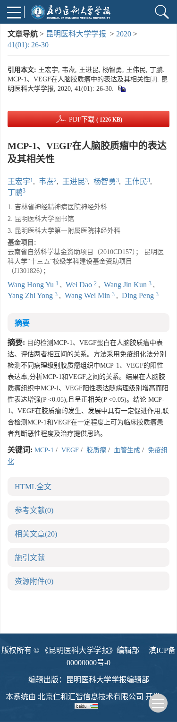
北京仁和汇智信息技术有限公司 (90, 697)
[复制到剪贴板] (121, 88)
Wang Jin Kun (126, 285)
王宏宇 (19, 181)
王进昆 (73, 181)
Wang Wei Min (88, 295)
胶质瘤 (96, 450)
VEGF (70, 450)
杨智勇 (104, 181)
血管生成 (127, 450)
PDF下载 (95, 119)
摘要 (22, 323)
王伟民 (136, 181)
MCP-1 (44, 450)
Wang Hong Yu (32, 285)
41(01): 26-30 (28, 45)
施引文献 (30, 558)
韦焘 (46, 181)
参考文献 (34, 510)
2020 (123, 34)
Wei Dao (80, 285)
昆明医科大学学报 (76, 34)
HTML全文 (33, 487)
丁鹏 (15, 192)
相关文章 (36, 534)
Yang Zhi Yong (31, 295)
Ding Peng (139, 295)
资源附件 (34, 581)
